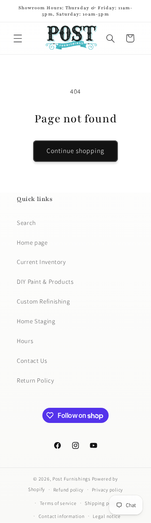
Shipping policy (102, 503)
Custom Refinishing (43, 301)
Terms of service (58, 503)
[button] (17, 38)
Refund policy (68, 489)
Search (26, 223)
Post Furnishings (71, 478)
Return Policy (35, 380)
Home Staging (36, 321)
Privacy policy (107, 489)
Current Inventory (41, 262)
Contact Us (32, 361)
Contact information (62, 516)
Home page (32, 242)
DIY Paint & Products (45, 281)
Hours (25, 341)
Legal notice (107, 516)
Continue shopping (76, 150)
